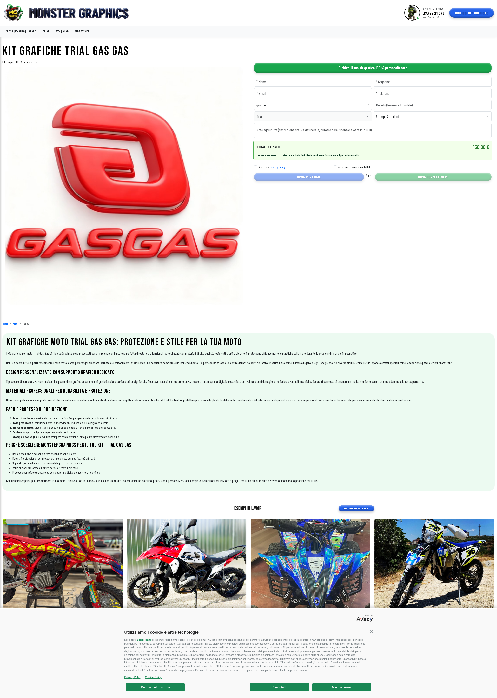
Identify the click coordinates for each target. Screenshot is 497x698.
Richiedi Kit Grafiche (471, 13)
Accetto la (272, 167)
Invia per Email (309, 177)
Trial (15, 324)
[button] (371, 631)
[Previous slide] (8, 563)
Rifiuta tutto (280, 686)
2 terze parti (144, 639)
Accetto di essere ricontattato (354, 167)
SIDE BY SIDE (82, 31)
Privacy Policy (132, 677)
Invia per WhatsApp (433, 177)
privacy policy (277, 167)
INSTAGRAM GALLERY (355, 508)
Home (5, 324)
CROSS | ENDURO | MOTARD (20, 31)
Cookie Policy (153, 677)
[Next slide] (488, 563)
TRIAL (46, 31)
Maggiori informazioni (155, 686)
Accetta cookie (342, 686)
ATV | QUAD (62, 31)
